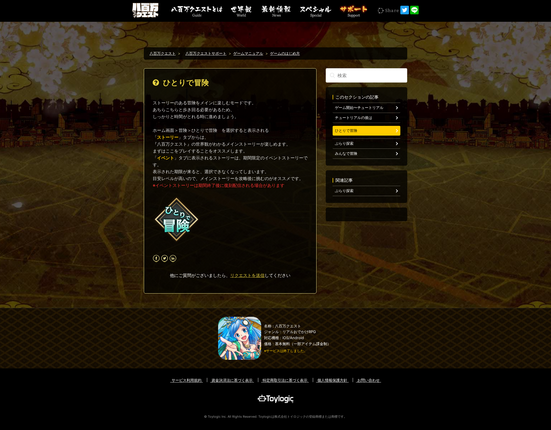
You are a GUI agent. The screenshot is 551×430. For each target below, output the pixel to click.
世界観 (241, 11)
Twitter (164, 258)
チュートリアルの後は (353, 118)
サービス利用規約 (186, 380)
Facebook (156, 258)
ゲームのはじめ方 (285, 53)
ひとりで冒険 (346, 130)
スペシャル (315, 11)
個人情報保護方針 (332, 380)
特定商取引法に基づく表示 (285, 380)
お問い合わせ (368, 380)
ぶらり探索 (344, 143)
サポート (353, 11)
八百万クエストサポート (205, 53)
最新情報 (275, 11)
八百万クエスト (163, 53)
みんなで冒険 (346, 153)
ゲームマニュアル (248, 53)
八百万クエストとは (197, 11)
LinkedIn (172, 258)
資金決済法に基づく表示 (232, 380)
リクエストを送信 (247, 275)
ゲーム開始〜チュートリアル (359, 107)
